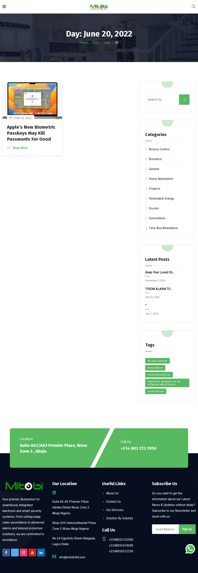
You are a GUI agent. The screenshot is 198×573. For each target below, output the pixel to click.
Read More (20, 148)
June (107, 42)
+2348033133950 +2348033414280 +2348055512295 (121, 545)
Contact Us (113, 501)
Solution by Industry (119, 518)
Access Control (159, 149)
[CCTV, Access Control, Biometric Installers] (99, 7)
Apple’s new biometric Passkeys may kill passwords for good (31, 133)
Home (83, 42)
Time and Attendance (163, 228)
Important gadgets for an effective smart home (164, 383)
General (154, 169)
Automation (155, 367)
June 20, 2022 (22, 118)
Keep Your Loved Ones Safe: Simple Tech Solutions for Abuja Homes (160, 272)
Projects (154, 188)
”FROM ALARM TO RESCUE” (160, 289)
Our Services (115, 510)
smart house (156, 391)
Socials (154, 208)
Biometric (155, 159)
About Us (112, 493)
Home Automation (161, 179)
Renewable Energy (161, 198)
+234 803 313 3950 (138, 448)
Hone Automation (159, 374)
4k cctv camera (157, 360)
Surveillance (157, 218)
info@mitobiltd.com (72, 557)
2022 (95, 42)
